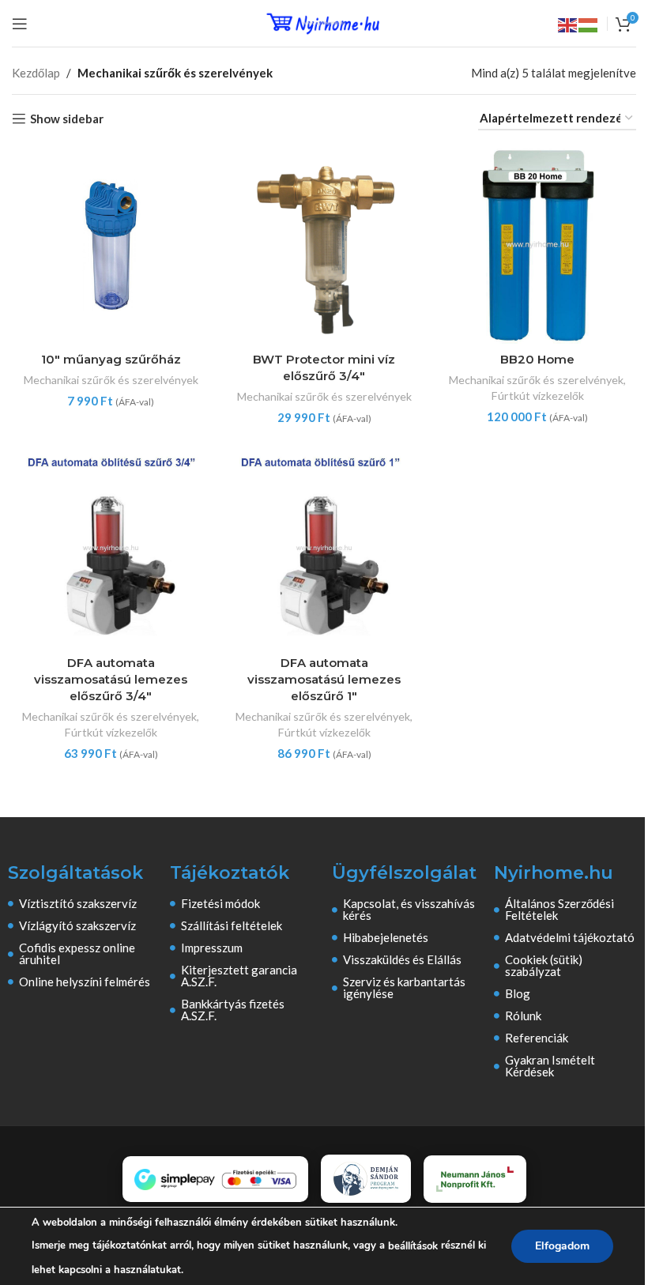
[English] (568, 23)
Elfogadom (562, 1245)
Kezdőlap (36, 73)
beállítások (413, 1246)
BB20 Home (537, 359)
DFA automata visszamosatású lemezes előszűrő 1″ (324, 679)
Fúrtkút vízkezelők (538, 395)
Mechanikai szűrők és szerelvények (111, 379)
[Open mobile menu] (20, 24)
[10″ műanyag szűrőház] (110, 245)
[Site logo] (324, 21)
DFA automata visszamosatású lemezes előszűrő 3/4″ (110, 679)
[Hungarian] (588, 23)
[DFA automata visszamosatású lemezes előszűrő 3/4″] (110, 548)
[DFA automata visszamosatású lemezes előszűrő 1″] (324, 548)
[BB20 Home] (537, 245)
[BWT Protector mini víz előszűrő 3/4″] (324, 245)
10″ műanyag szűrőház (111, 359)
